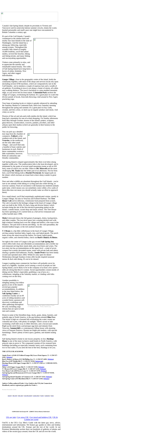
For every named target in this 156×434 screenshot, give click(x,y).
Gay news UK (22, 417)
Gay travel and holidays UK (41, 417)
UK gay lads (11, 417)
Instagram (39, 361)
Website (9, 357)
